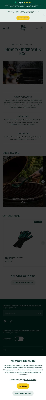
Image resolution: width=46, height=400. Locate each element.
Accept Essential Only (23, 393)
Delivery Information (14, 5)
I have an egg (23, 18)
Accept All (23, 386)
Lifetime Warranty (32, 5)
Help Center (31, 6)
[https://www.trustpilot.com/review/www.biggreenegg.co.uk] (23, 2)
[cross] (44, 4)
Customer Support (17, 6)
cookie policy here (30, 379)
